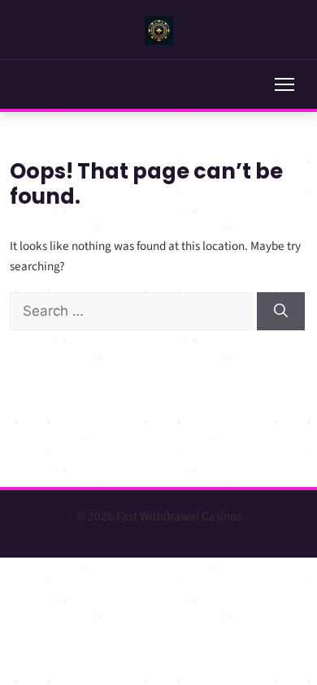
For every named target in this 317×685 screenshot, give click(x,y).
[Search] (281, 311)
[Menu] (284, 84)
